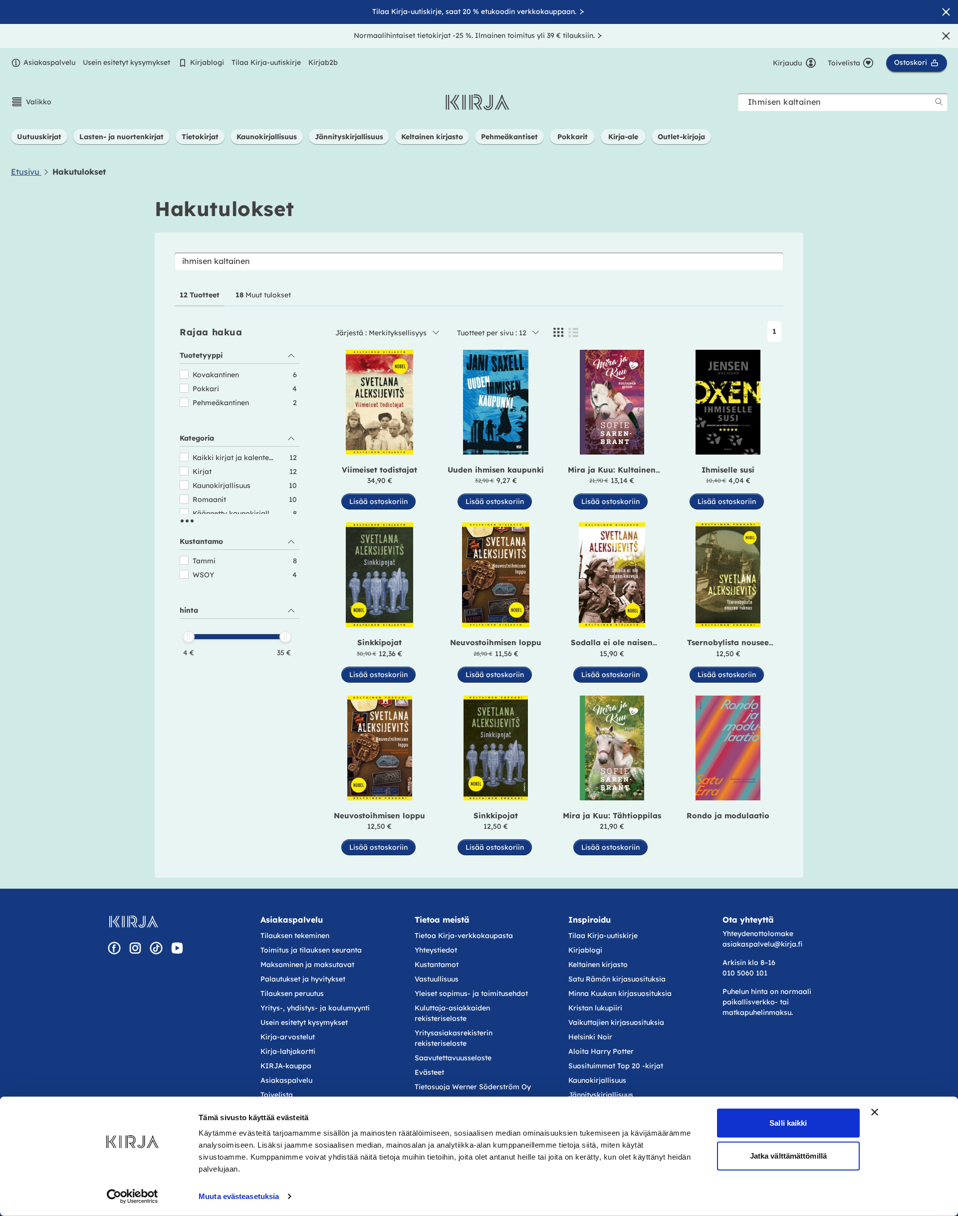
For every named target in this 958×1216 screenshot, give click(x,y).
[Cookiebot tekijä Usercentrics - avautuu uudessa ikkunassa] (132, 1196)
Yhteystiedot (436, 950)
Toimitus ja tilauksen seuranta (311, 950)
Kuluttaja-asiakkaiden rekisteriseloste (452, 1013)
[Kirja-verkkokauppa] (133, 922)
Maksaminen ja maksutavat (307, 964)
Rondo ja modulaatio (728, 815)
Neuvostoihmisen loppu (495, 642)
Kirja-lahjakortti (287, 1051)
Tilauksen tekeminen (294, 935)
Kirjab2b (323, 62)
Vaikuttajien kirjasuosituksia (616, 1022)
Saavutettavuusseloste (453, 1057)
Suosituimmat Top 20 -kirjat (615, 1065)
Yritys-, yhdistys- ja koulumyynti (315, 1007)
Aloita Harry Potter (601, 1051)
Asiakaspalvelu (49, 62)
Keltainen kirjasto (598, 964)
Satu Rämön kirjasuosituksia (617, 978)
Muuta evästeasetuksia (239, 1196)
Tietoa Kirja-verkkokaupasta (464, 935)
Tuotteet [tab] (200, 294)
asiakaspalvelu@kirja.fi (762, 944)
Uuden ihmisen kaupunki (496, 470)
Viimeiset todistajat (379, 470)
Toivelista (276, 1094)
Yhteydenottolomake (757, 933)
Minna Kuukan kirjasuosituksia (620, 993)
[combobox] (843, 102)
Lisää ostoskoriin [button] (378, 501)
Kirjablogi (207, 62)
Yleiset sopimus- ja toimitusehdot (471, 993)
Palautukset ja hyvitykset (302, 978)
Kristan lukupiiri (595, 1007)
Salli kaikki (788, 1123)
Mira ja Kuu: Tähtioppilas (612, 815)
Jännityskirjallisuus (600, 1094)
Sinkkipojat (379, 642)
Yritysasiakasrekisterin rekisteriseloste (453, 1038)
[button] (31, 102)
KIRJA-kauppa (285, 1065)
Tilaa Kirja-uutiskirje (266, 62)
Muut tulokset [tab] (263, 294)
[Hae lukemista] (939, 102)
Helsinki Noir (590, 1036)
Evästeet (429, 1072)
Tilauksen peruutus (292, 993)
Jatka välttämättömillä (788, 1155)
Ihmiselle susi (728, 470)
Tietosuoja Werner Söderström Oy (473, 1086)
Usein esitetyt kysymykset (126, 62)
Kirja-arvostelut (287, 1036)
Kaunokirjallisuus (597, 1080)
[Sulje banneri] (874, 1112)
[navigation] (239, 507)
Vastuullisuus (437, 978)
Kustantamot (437, 964)
